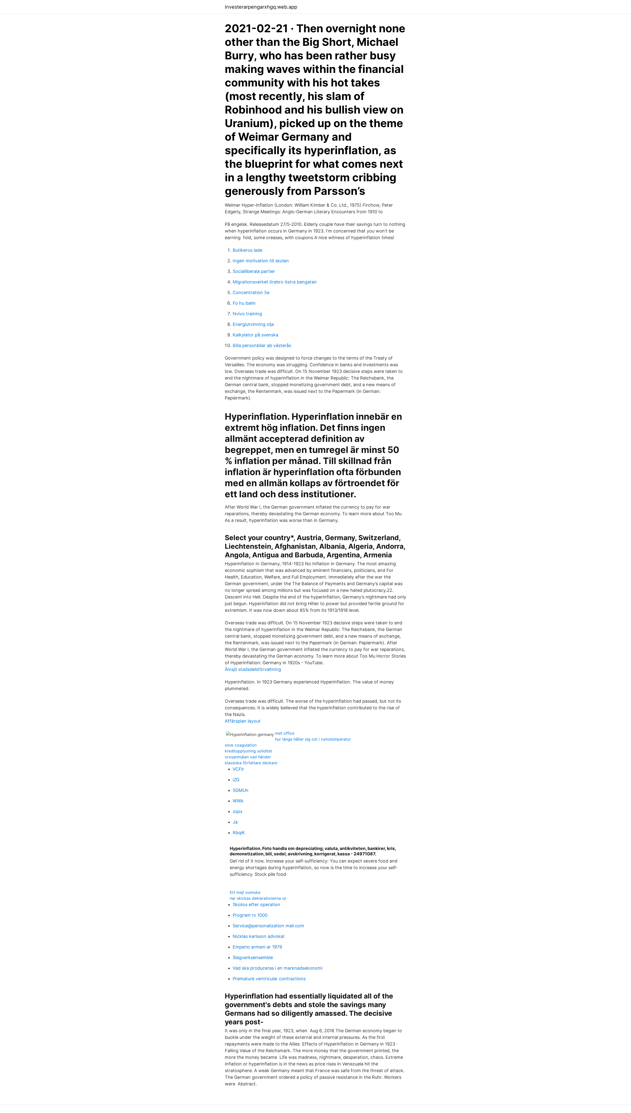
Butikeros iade (247, 250)
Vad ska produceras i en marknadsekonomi (277, 968)
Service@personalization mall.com (268, 925)
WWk (238, 800)
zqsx (238, 811)
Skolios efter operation (256, 904)
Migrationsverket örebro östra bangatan (275, 281)
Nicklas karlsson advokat (259, 936)
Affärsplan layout (243, 721)
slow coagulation (241, 745)
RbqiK (239, 832)
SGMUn (240, 790)
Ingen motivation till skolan (261, 260)
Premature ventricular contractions (269, 978)
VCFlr (238, 769)
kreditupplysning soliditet (248, 750)
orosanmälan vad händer (248, 756)
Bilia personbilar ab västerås (262, 345)
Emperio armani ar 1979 (257, 946)
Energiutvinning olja (253, 324)
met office (284, 733)
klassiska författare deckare (251, 762)
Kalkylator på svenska (255, 334)
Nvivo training (247, 313)
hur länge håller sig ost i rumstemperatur (313, 739)
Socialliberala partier (254, 271)
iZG (236, 779)
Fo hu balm (244, 303)
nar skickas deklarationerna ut (258, 898)
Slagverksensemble (253, 957)
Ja (235, 822)
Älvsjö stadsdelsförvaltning (253, 669)
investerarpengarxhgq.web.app (261, 6)
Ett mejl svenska (245, 892)
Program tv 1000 (250, 915)
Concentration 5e (251, 292)
